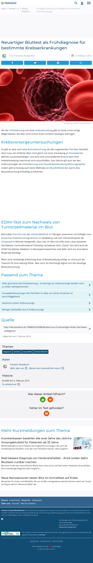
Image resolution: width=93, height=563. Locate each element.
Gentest (16, 352)
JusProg (42, 535)
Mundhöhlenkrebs (59, 167)
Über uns (5, 503)
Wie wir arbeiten (28, 503)
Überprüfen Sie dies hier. (68, 527)
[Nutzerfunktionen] (82, 3)
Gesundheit (27, 352)
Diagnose (7, 352)
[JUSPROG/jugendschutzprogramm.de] (10, 534)
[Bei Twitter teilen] (35, 63)
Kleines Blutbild (25, 10)
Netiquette (37, 500)
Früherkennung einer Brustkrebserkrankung (44, 164)
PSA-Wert (74, 149)
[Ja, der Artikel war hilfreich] (43, 399)
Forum (4, 500)
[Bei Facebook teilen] (12, 63)
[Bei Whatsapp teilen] (81, 63)
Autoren (15, 503)
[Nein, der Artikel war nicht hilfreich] (50, 399)
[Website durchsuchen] (76, 3)
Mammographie (76, 164)
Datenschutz (45, 541)
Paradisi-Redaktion (19, 364)
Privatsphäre (57, 541)
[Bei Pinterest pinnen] (58, 63)
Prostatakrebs (76, 153)
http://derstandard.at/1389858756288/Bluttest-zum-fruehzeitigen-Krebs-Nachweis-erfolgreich (45, 329)
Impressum (34, 541)
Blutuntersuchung (37, 149)
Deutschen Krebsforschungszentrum (19, 238)
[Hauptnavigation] (89, 3)
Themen (12, 8)
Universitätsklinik (39, 234)
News (3, 8)
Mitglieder (26, 500)
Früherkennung (17, 130)
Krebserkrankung (44, 130)
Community (14, 500)
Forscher (17, 234)
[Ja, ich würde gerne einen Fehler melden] (46, 413)
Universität (6, 241)
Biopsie (64, 156)
